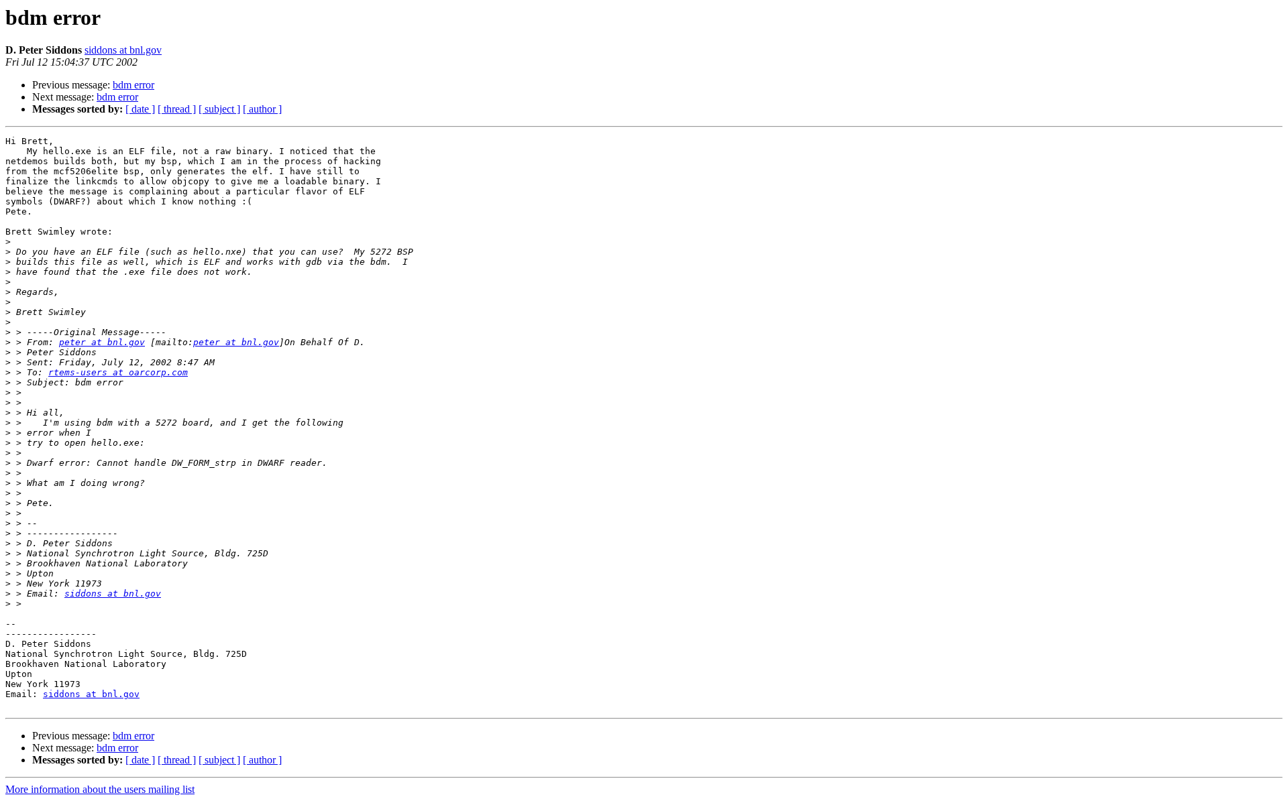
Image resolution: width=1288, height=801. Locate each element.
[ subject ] (219, 109)
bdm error (133, 84)
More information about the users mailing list (100, 789)
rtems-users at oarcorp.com (118, 372)
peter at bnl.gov (102, 342)
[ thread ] (177, 109)
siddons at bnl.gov (123, 50)
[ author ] (262, 109)
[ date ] (140, 109)
